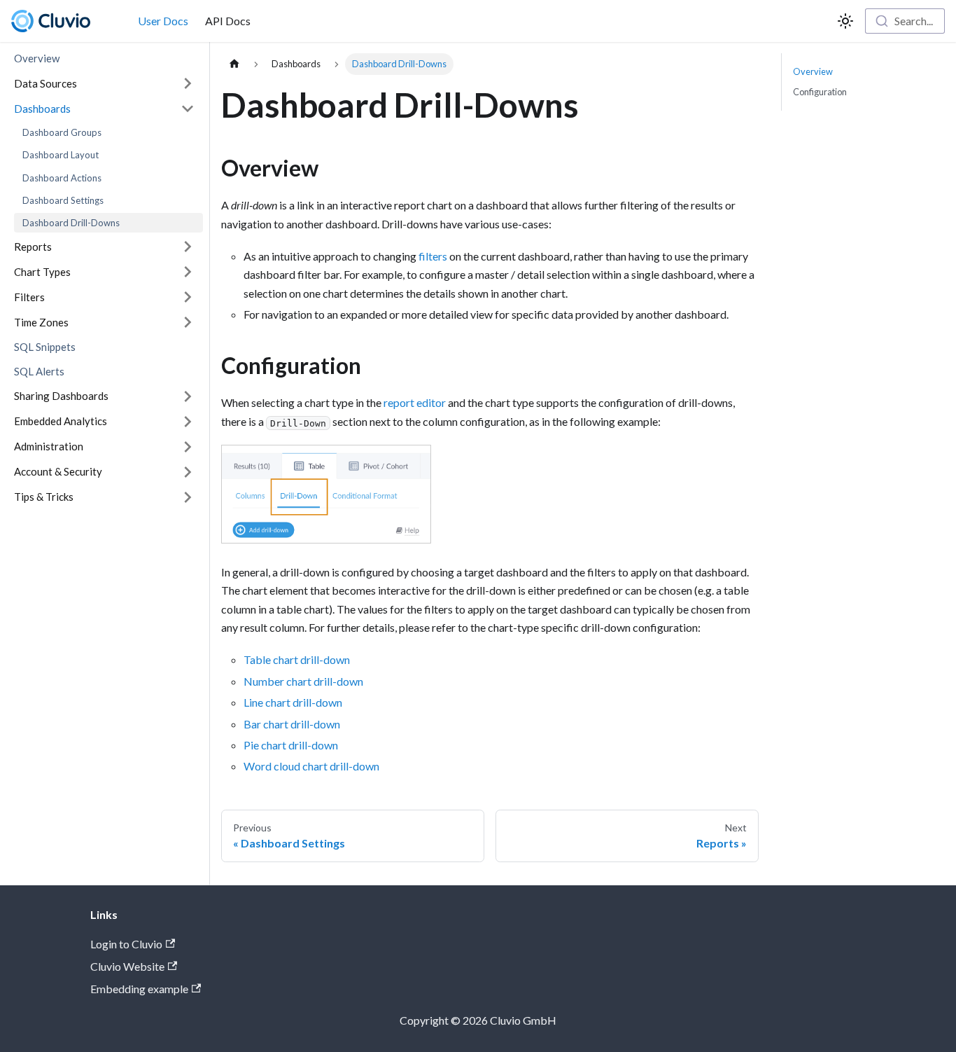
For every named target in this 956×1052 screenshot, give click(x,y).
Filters (29, 297)
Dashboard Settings (63, 200)
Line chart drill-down (293, 702)
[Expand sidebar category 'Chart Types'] (187, 272)
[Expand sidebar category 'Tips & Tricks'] (187, 497)
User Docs (163, 20)
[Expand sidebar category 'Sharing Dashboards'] (187, 396)
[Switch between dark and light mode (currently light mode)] (845, 21)
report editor (415, 402)
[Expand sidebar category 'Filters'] (187, 297)
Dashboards (42, 108)
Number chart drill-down (303, 681)
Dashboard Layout (60, 154)
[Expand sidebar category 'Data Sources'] (187, 83)
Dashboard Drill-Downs (71, 222)
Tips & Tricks (43, 496)
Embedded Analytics (60, 421)
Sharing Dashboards (61, 395)
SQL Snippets (45, 346)
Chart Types (42, 271)
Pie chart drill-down (291, 745)
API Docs (228, 20)
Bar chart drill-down (292, 724)
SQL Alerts (39, 371)
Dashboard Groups (61, 132)
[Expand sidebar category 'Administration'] (187, 447)
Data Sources (45, 82)
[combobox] (905, 21)
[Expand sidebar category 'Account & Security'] (187, 472)
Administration (48, 446)
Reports (33, 246)
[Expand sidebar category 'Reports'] (187, 246)
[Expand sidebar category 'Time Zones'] (187, 322)
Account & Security (58, 471)
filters (433, 256)
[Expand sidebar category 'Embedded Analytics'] (187, 421)
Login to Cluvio (126, 943)
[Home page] (234, 64)
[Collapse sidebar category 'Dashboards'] (187, 108)
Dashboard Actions (61, 177)
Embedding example (139, 988)
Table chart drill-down (297, 659)
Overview (36, 58)
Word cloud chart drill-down (311, 766)
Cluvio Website (127, 966)
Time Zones (41, 322)
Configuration (820, 91)
